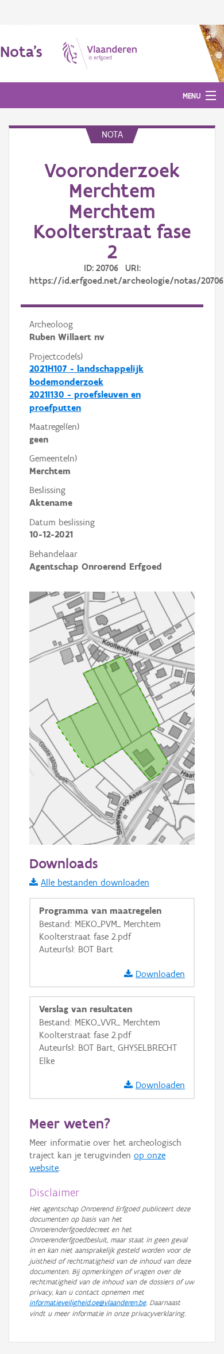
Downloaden (160, 973)
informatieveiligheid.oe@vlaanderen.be (87, 1302)
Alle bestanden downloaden (95, 882)
